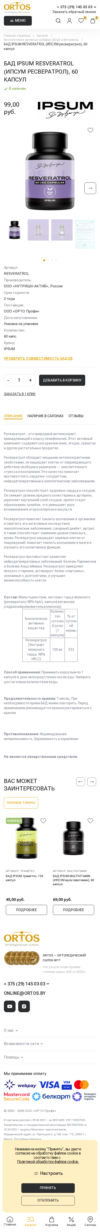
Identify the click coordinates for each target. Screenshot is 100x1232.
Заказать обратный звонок (74, 12)
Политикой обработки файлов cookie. (48, 1162)
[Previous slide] (80, 781)
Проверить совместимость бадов (38, 358)
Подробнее (26, 910)
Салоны (90, 1225)
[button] (44, 260)
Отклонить (48, 1200)
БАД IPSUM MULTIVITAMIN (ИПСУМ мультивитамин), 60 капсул (73, 880)
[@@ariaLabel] (43, 821)
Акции (71, 1225)
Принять (48, 1188)
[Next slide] (90, 188)
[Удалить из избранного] (90, 131)
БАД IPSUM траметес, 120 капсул (24, 878)
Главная (10, 1224)
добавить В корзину (62, 380)
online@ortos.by (25, 993)
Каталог (31, 1225)
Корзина (51, 1225)
